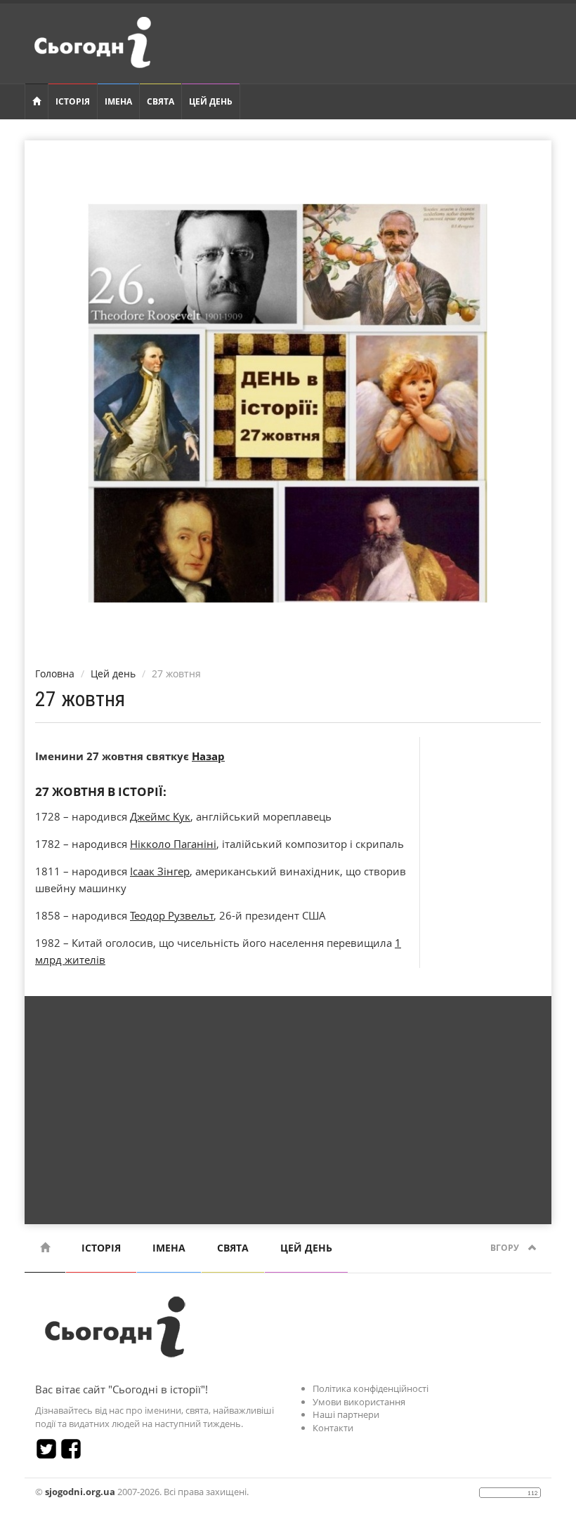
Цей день (211, 101)
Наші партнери (346, 1414)
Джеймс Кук (160, 816)
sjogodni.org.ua (80, 1491)
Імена (118, 101)
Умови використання (359, 1401)
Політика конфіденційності (370, 1388)
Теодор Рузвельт (172, 915)
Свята (160, 101)
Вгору (505, 1248)
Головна (54, 673)
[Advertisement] (288, 1105)
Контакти (333, 1427)
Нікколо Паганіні (173, 844)
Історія (72, 101)
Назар (208, 756)
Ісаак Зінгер (160, 871)
